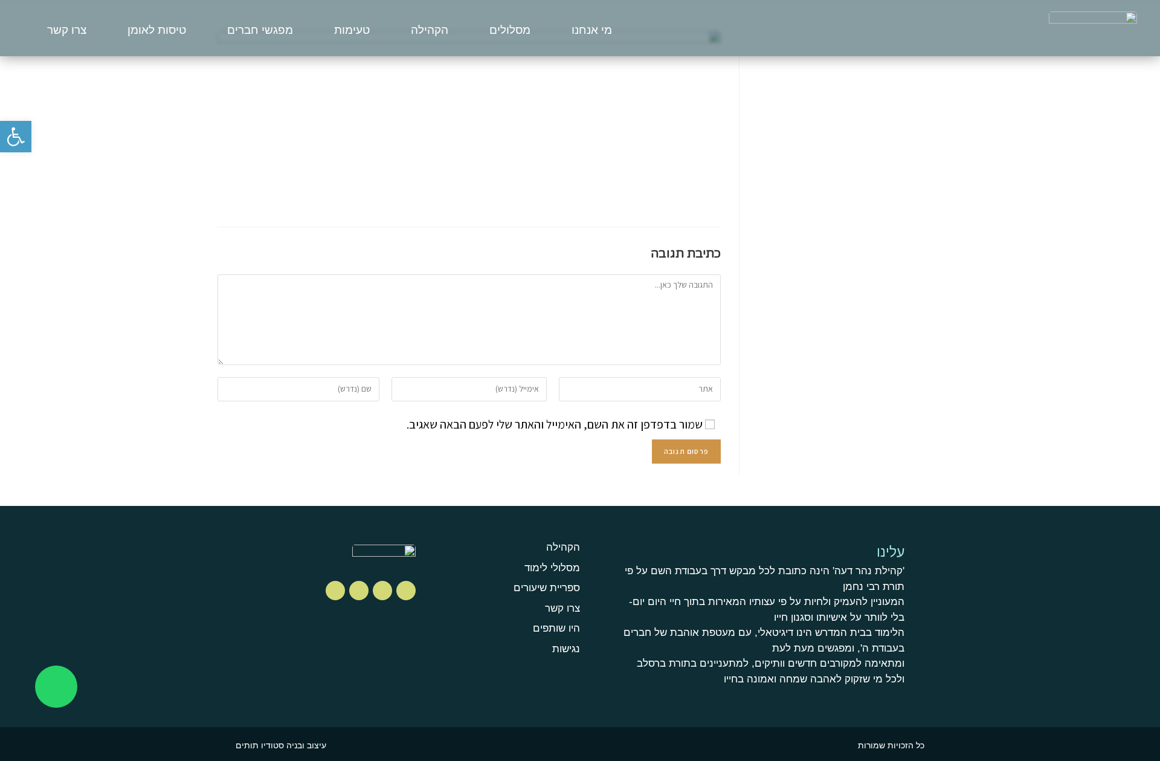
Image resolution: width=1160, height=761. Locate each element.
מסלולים (509, 30)
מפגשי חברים (260, 30)
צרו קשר (66, 30)
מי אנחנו (592, 30)
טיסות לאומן (156, 30)
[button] (15, 136)
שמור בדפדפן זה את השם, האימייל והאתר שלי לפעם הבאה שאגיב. (555, 424)
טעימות (352, 30)
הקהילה (429, 30)
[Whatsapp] (56, 686)
